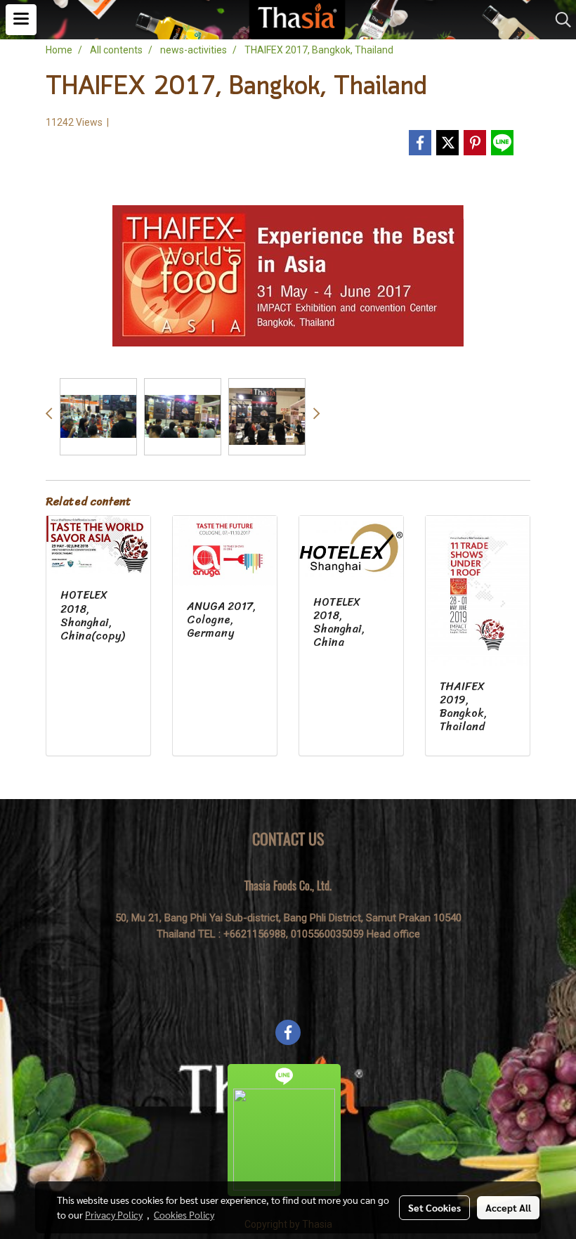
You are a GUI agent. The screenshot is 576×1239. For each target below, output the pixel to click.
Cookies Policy (184, 1214)
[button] (558, 19)
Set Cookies (434, 1207)
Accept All (508, 1207)
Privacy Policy (114, 1214)
